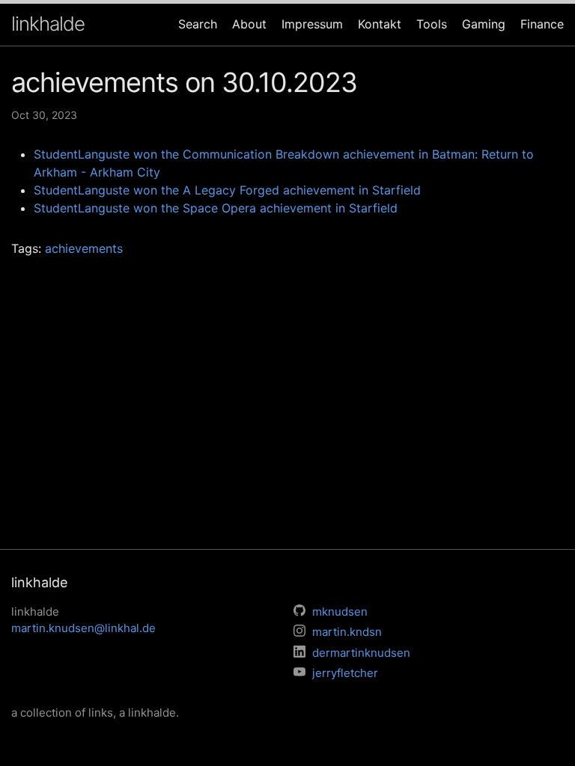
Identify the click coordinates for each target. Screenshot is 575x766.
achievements (84, 248)
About (249, 23)
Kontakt (379, 23)
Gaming (483, 23)
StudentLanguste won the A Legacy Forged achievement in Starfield (227, 190)
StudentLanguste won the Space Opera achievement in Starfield (216, 207)
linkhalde (48, 23)
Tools (431, 23)
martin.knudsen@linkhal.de (83, 628)
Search (197, 23)
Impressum (312, 23)
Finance (542, 23)
